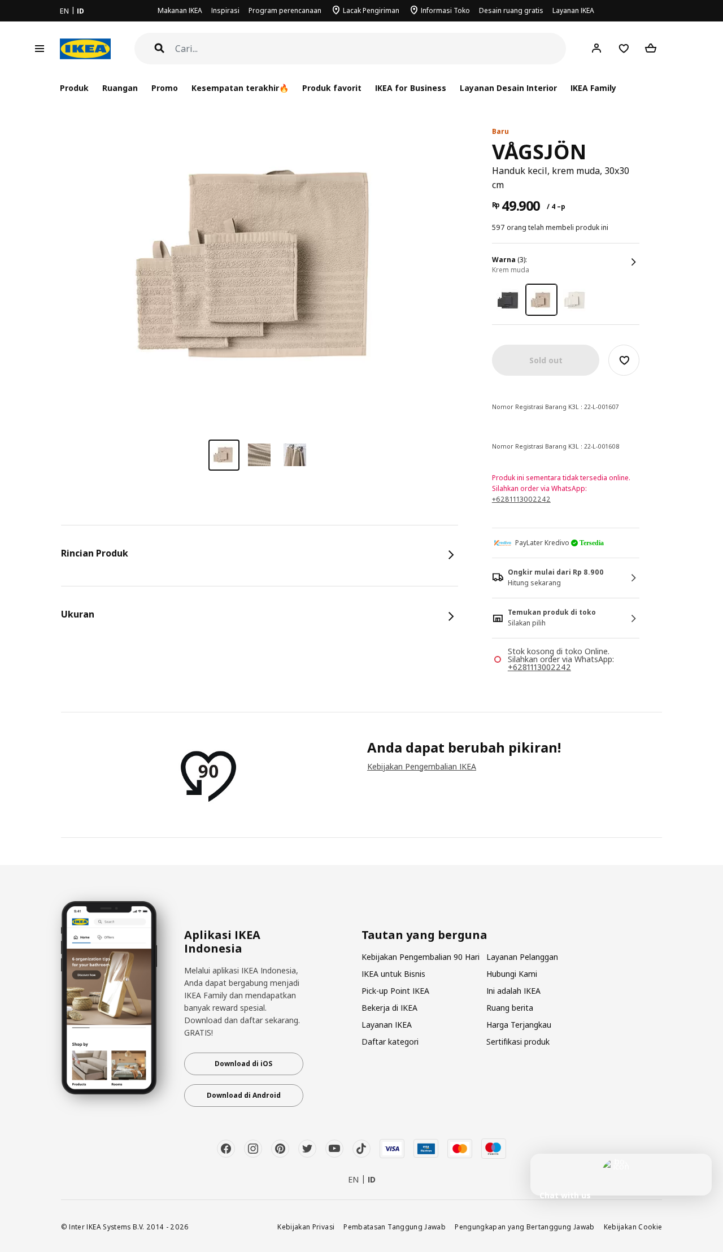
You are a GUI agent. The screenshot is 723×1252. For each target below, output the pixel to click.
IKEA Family (593, 87)
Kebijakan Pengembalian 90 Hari (421, 956)
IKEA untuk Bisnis (393, 973)
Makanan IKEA (180, 10)
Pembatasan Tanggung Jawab (394, 1226)
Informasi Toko (445, 10)
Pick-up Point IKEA (395, 990)
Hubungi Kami (511, 973)
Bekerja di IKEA (389, 1007)
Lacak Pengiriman (371, 10)
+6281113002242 (521, 499)
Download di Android (244, 1095)
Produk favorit (332, 87)
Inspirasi (225, 10)
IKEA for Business (410, 87)
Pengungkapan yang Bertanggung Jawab (525, 1226)
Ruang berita (509, 1007)
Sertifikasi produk (518, 1041)
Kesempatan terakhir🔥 (240, 87)
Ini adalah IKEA (513, 990)
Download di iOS (243, 1063)
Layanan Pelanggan (522, 956)
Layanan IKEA (573, 10)
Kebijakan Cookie (633, 1226)
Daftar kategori (390, 1041)
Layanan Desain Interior (508, 87)
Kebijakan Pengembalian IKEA (421, 766)
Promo (164, 87)
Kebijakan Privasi (305, 1226)
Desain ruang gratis (511, 10)
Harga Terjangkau (518, 1024)
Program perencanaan (285, 10)
